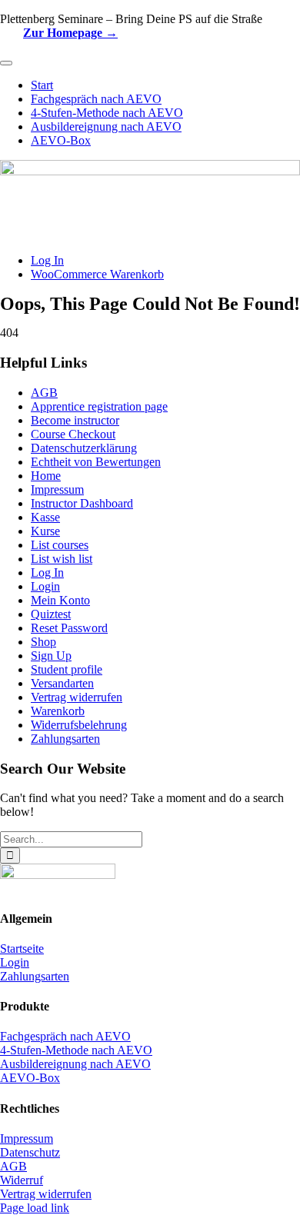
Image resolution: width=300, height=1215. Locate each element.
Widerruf (21, 1180)
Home (46, 475)
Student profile (66, 669)
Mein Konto (60, 600)
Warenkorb (58, 710)
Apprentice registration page (99, 406)
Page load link (34, 1207)
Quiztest (51, 614)
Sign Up (51, 655)
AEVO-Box (30, 1077)
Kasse (45, 517)
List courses (59, 544)
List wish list (61, 558)
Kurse (45, 531)
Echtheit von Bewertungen (96, 461)
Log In (47, 572)
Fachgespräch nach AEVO (65, 1036)
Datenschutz (30, 1152)
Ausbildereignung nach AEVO (75, 1063)
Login (45, 586)
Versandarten (62, 683)
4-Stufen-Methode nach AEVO (76, 1050)
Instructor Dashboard (82, 503)
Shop (43, 641)
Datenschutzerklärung (84, 447)
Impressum (57, 489)
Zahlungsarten (65, 738)
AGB (44, 392)
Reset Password (69, 627)
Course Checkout (73, 434)
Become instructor (75, 420)
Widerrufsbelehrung (79, 724)
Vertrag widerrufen (76, 697)
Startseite (22, 948)
